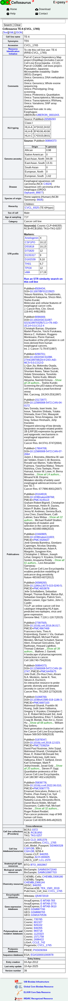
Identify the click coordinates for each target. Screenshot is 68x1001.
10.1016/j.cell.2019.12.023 (45, 742)
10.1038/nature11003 (42, 537)
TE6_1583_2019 (49, 888)
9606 (40, 199)
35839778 (40, 782)
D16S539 (30, 259)
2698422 (39, 939)
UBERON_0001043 (48, 115)
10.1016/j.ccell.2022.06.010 (45, 785)
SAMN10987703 (47, 872)
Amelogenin (31, 238)
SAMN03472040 (47, 869)
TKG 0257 (36, 835)
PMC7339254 (41, 745)
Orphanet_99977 (33, 192)
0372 (35, 829)
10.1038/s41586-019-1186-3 (46, 699)
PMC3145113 (41, 500)
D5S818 (29, 246)
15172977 (40, 399)
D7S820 (29, 250)
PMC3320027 (41, 540)
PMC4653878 (41, 588)
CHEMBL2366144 (34, 882)
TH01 (28, 263)
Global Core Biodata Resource (38, 986)
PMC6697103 (41, 702)
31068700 (40, 697)
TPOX (28, 268)
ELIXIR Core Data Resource (37, 992)
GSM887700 (38, 909)
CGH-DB (29, 848)
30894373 (50, 140)
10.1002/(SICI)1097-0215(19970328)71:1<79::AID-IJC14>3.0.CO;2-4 (41, 323)
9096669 (40, 317)
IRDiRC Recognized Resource (38, 998)
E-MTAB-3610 (48, 906)
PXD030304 (40, 950)
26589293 (50, 119)
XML (11, 32)
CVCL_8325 (32, 207)
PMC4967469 (41, 628)
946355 (44, 854)
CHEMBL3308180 (52, 876)
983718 (38, 931)
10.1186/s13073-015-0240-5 (46, 585)
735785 (38, 919)
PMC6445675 (48, 671)
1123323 (39, 934)
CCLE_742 (38, 942)
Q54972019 (41, 896)
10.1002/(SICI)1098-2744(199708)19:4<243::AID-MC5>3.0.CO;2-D (40, 360)
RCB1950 (36, 832)
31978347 (40, 739)
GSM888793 (38, 912)
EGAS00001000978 (42, 955)
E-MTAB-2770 (48, 903)
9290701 (40, 354)
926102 (38, 925)
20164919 (40, 494)
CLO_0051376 (39, 840)
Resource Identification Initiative (13, 51)
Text (5, 32)
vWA (27, 272)
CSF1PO (30, 242)
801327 (38, 922)
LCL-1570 (45, 860)
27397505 (40, 622)
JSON (18, 32)
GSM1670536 (38, 915)
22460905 (40, 534)
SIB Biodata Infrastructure (36, 982)
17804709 (40, 448)
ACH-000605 (42, 857)
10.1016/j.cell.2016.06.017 (45, 625)
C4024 (47, 184)
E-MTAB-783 (47, 900)
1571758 (39, 936)
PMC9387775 (41, 788)
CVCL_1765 (49, 842)
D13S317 (30, 255)
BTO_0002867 (39, 864)
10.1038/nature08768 (42, 497)
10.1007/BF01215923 (42, 291)
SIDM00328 (56, 845)
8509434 (40, 288)
